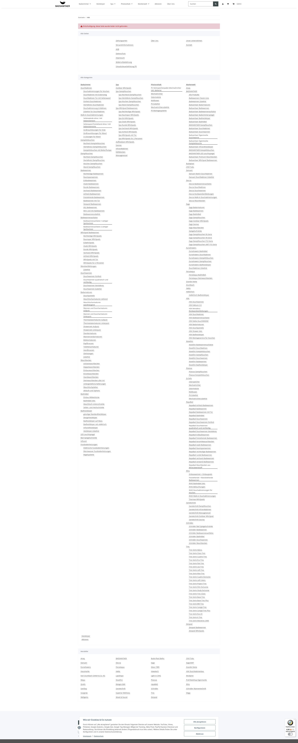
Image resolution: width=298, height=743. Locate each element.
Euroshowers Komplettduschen (201, 258)
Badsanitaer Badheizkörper (199, 118)
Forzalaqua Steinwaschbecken (200, 278)
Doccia (188, 180)
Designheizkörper (90, 417)
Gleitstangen (88, 353)
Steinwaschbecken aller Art (94, 380)
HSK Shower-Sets (195, 331)
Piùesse (189, 368)
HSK (187, 298)
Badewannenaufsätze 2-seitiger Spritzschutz (95, 228)
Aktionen (85, 639)
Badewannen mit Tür (91, 201)
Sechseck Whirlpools (91, 253)
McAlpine (189, 676)
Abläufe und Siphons (91, 390)
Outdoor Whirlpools (123, 88)
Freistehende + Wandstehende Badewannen (201, 479)
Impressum (87, 736)
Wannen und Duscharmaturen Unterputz (95, 315)
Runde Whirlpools (90, 249)
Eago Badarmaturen (197, 207)
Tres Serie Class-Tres (197, 553)
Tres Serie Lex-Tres (196, 567)
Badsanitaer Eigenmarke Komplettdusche (198, 142)
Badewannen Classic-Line (199, 98)
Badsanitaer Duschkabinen (199, 128)
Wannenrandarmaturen (92, 337)
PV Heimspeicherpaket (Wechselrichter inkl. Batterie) (166, 89)
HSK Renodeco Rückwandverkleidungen (198, 309)
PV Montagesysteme (159, 110)
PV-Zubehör (193, 395)
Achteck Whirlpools (90, 256)
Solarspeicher (194, 382)
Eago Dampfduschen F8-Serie (200, 238)
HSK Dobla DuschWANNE (198, 321)
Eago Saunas (194, 224)
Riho (188, 471)
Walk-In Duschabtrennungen (92, 115)
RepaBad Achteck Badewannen (201, 405)
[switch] (290, 734)
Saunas (119, 145)
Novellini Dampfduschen (198, 355)
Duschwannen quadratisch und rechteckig (95, 281)
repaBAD (154, 684)
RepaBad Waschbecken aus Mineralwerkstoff (199, 466)
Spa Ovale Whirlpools (127, 122)
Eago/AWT (190, 663)
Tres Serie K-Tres (195, 617)
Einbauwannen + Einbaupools (200, 474)
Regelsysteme (88, 454)
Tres (188, 546)
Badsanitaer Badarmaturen (199, 105)
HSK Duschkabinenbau (195, 671)
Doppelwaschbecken (91, 367)
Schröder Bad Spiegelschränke (201, 526)
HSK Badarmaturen (196, 324)
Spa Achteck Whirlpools (128, 132)
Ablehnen (200, 734)
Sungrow (84, 693)
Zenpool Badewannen (197, 627)
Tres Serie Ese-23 (195, 614)
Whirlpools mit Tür (90, 259)
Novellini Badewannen (198, 361)
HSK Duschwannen (196, 302)
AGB (117, 49)
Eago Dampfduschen (197, 217)
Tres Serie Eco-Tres (196, 560)
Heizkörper (86, 636)
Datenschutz (98, 736)
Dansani (189, 170)
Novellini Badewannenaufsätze (201, 345)
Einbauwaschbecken (91, 370)
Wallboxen (155, 100)
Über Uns (154, 41)
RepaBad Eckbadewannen (199, 435)
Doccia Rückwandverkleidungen (201, 194)
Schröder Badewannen (198, 530)
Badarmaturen (86, 292)
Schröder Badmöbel (196, 536)
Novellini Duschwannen (198, 358)
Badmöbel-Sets (89, 401)
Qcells (83, 684)
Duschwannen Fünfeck (92, 276)
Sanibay (84, 688)
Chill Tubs (190, 167)
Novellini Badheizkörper (198, 365)
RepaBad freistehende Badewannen (203, 438)
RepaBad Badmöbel (196, 415)
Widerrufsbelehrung (124, 62)
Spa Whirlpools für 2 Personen (130, 138)
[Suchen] (215, 3)
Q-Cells (189, 378)
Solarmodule (156, 97)
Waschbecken (86, 360)
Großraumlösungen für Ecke (94, 130)
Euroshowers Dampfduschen (200, 261)
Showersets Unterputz (92, 330)
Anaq (188, 88)
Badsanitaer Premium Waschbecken (203, 157)
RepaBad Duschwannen (198, 419)
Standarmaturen (89, 333)
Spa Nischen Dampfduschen (130, 101)
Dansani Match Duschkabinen (200, 174)
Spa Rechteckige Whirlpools (129, 111)
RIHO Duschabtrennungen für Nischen (200, 491)
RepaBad (189, 402)
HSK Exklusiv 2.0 (195, 305)
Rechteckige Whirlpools (92, 236)
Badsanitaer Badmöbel (198, 122)
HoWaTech (190, 292)
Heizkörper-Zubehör (91, 431)
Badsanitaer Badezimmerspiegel (201, 115)
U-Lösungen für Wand (92, 137)
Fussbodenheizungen (89, 444)
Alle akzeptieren (199, 722)
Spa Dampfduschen (123, 91)
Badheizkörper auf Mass (92, 421)
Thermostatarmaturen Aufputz (95, 320)
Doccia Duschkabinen (197, 187)
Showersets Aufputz (91, 326)
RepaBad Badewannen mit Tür (201, 412)
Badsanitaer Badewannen (199, 108)
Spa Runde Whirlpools (127, 125)
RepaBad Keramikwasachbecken (201, 441)
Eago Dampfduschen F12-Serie (201, 241)
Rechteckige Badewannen (93, 174)
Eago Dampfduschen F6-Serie (200, 234)
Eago (188, 204)
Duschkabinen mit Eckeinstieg (95, 95)
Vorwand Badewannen (92, 204)
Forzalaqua (190, 271)
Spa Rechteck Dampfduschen (130, 95)
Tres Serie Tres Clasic (197, 594)
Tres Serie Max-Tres (196, 573)
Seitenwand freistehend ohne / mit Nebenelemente (97, 125)
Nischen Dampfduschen (92, 163)
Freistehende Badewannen (93, 197)
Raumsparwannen (90, 177)
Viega (188, 693)
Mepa (83, 680)
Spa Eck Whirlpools (126, 118)
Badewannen (86, 170)
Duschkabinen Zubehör (198, 268)
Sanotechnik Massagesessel (200, 513)
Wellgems (84, 697)
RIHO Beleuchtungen (197, 487)
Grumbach (190, 285)
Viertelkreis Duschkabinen (93, 105)
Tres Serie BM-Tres (196, 604)
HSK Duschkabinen (196, 314)
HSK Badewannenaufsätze (199, 318)
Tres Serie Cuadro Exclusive (199, 577)
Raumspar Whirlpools (91, 239)
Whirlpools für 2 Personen (93, 263)
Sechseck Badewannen (92, 190)
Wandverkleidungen (88, 266)
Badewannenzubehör (91, 214)
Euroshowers (191, 248)
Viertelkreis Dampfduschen (94, 160)
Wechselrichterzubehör (160, 107)
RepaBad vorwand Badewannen (201, 462)
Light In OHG (156, 676)
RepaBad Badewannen (198, 409)
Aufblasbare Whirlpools (125, 142)
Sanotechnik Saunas (197, 519)
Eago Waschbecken (196, 228)
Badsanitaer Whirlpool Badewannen (203, 160)
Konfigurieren (199, 728)
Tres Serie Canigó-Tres (198, 607)
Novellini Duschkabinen (198, 348)
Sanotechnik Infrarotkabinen (200, 509)
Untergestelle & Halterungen (94, 384)
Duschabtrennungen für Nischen (96, 91)
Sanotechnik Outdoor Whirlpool (201, 516)
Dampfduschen (87, 153)
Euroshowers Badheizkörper (200, 265)
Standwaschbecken (90, 377)
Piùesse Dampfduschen (198, 372)
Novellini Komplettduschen (199, 351)
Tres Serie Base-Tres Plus (199, 600)
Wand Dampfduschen (91, 167)
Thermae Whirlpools (197, 499)
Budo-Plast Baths (157, 658)
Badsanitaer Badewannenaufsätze (202, 111)
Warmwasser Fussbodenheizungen (97, 451)
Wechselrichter (157, 94)
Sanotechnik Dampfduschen (200, 506)
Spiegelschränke (195, 231)
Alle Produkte (194, 95)
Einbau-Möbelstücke (91, 397)
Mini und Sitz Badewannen (94, 211)
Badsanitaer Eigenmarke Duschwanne (198, 136)
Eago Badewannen (196, 211)
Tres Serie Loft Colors (197, 580)
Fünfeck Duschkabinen (92, 101)
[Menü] (294, 720)
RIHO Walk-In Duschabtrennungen (202, 496)
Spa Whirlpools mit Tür (128, 135)
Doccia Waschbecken (197, 201)
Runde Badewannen (91, 187)
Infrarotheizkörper (90, 428)
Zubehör (86, 269)
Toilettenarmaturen (91, 347)
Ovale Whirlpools (90, 246)
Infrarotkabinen (122, 148)
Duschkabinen (86, 88)
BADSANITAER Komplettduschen (201, 150)
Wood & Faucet (121, 697)
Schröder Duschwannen (198, 540)
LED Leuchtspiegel (88, 434)
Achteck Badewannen (91, 194)
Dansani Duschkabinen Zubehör (201, 177)
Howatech (155, 671)
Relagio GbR (120, 684)
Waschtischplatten (90, 387)
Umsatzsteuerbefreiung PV (126, 66)
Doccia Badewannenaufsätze (200, 184)
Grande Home (191, 281)
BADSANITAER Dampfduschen (200, 125)
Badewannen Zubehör (197, 101)
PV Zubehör (155, 104)
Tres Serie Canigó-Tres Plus (199, 610)
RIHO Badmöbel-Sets (197, 483)
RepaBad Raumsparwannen (200, 448)
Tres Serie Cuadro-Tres (198, 557)
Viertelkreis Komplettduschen (95, 147)
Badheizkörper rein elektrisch (95, 424)
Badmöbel (85, 394)
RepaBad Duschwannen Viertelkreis (203, 431)
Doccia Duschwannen (197, 190)
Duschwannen (86, 273)
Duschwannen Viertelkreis (93, 285)
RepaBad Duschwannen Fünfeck (201, 422)
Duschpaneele (89, 296)
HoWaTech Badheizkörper (199, 295)
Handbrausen (88, 350)
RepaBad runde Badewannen (200, 455)
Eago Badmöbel (195, 214)
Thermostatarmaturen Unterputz (96, 323)
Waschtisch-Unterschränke (93, 404)
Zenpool (189, 624)
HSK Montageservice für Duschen (202, 338)
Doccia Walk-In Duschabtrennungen (203, 197)
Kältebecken (120, 152)
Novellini (189, 341)
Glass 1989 (155, 667)
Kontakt (189, 45)
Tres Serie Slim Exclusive (198, 587)
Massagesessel (121, 155)
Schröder (189, 523)
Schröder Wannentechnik (196, 688)
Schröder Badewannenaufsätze (201, 533)
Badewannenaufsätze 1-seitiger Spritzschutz (95, 222)
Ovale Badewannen (91, 184)
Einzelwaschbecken (91, 374)
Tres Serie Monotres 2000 (199, 621)
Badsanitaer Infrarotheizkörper (201, 147)
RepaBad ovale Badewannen (200, 445)
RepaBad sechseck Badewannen (201, 458)
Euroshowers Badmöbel (198, 251)
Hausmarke (85, 671)
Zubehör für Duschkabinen (94, 111)
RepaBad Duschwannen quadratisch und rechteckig (199, 426)
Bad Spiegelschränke (89, 438)
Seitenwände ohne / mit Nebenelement (92, 119)
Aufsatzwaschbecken (91, 363)
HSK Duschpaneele (196, 328)
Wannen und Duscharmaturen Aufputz (95, 309)
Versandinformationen (124, 45)
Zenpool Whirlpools (196, 631)
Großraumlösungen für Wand (95, 133)
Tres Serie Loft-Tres (196, 570)
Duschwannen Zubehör (92, 289)
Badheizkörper (86, 411)
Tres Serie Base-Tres (197, 597)
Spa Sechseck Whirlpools (128, 128)
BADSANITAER (191, 91)
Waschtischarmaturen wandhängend (92, 303)
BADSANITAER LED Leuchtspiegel (202, 153)
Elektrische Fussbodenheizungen (96, 448)
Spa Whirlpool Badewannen (126, 108)
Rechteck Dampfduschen (93, 157)
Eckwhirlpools (88, 243)
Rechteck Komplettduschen (94, 143)
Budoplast (190, 163)
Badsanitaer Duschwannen (199, 132)
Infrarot (84, 441)
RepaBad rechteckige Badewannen (202, 451)
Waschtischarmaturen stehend (95, 299)
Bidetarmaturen (89, 340)
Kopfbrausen (88, 343)
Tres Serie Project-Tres (198, 583)
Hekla (188, 288)
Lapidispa (119, 676)
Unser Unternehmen (194, 41)
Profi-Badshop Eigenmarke (196, 680)
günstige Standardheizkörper (94, 414)
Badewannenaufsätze (89, 217)
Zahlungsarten (121, 41)
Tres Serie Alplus (195, 550)
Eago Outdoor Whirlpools (198, 221)
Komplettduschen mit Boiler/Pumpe (97, 150)
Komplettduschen (88, 140)
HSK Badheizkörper (196, 334)
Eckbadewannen (89, 180)
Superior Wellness (123, 693)
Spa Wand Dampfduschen (129, 105)
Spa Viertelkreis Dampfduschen (131, 98)
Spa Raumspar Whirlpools (129, 115)
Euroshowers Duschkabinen (200, 254)
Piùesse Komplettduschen (199, 375)
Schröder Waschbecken (198, 543)
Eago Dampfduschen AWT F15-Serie (203, 244)
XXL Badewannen (90, 207)
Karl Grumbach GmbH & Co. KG (93, 676)
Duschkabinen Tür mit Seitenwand (96, 98)
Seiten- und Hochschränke (93, 407)
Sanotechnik (191, 503)
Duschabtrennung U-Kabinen (94, 108)
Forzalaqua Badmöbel (197, 275)
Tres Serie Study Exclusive (199, 590)
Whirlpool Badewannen (90, 232)
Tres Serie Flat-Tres (196, 563)
